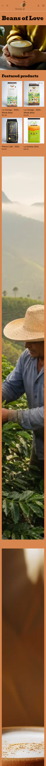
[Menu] (2, 5)
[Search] (7, 5)
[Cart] (43, 5)
